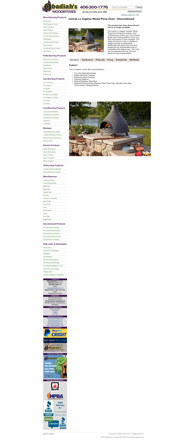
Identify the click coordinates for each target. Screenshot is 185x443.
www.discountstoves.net (55, 318)
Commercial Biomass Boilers (52, 132)
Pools (45, 207)
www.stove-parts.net (55, 320)
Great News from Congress (51, 269)
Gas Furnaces (47, 85)
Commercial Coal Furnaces (51, 115)
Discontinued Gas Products (51, 239)
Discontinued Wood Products (52, 236)
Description (74, 60)
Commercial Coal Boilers (50, 112)
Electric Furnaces (48, 155)
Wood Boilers (47, 39)
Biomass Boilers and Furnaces (52, 138)
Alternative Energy (48, 180)
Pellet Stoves (47, 74)
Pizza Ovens (47, 204)
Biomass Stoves (48, 141)
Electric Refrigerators (49, 149)
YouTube (55, 314)
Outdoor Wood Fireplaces (51, 33)
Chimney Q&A (47, 272)
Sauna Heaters (47, 210)
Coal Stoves (46, 121)
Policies (52, 434)
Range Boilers (47, 219)
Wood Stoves (47, 21)
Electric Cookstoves (49, 158)
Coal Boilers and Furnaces (51, 118)
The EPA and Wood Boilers (51, 263)
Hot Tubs (46, 195)
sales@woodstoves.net (55, 288)
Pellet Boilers (47, 65)
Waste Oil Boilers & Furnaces (52, 172)
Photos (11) (100, 60)
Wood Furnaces (47, 45)
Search (139, 7)
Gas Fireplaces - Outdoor (50, 97)
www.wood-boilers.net (55, 323)
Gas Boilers (46, 88)
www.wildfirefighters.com (55, 325)
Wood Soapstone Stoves (50, 24)
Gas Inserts (46, 100)
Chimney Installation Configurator (53, 275)
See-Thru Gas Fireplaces (50, 94)
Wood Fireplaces (48, 30)
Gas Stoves (46, 103)
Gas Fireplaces (47, 91)
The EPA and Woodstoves (51, 260)
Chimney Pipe (47, 192)
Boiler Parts (46, 189)
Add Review (134, 60)
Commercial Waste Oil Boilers (52, 169)
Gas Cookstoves (48, 82)
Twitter (55, 312)
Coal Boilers (47, 124)
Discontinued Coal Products (51, 233)
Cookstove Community (50, 198)
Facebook (55, 310)
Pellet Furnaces (47, 68)
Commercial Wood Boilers (51, 42)
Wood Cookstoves (48, 27)
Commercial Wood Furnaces (51, 48)
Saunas (45, 213)
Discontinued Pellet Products (51, 230)
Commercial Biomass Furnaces (52, 135)
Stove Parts (46, 216)
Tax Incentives (47, 248)
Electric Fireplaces (48, 161)
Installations (46, 254)
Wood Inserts (47, 51)
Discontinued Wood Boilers (51, 227)
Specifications (87, 60)
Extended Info (121, 60)
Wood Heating (47, 257)
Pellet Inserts (47, 71)
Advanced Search (134, 11)
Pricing (110, 60)
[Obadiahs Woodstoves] (84, 13)
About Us (46, 434)
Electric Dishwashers (49, 152)
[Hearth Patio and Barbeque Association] (55, 399)
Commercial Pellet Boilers (51, 62)
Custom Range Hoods (49, 183)
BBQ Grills (46, 186)
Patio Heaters (47, 201)
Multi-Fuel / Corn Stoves (50, 59)
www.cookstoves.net (55, 322)
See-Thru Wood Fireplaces (51, 36)
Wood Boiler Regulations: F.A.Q (53, 266)
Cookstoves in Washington (51, 251)
